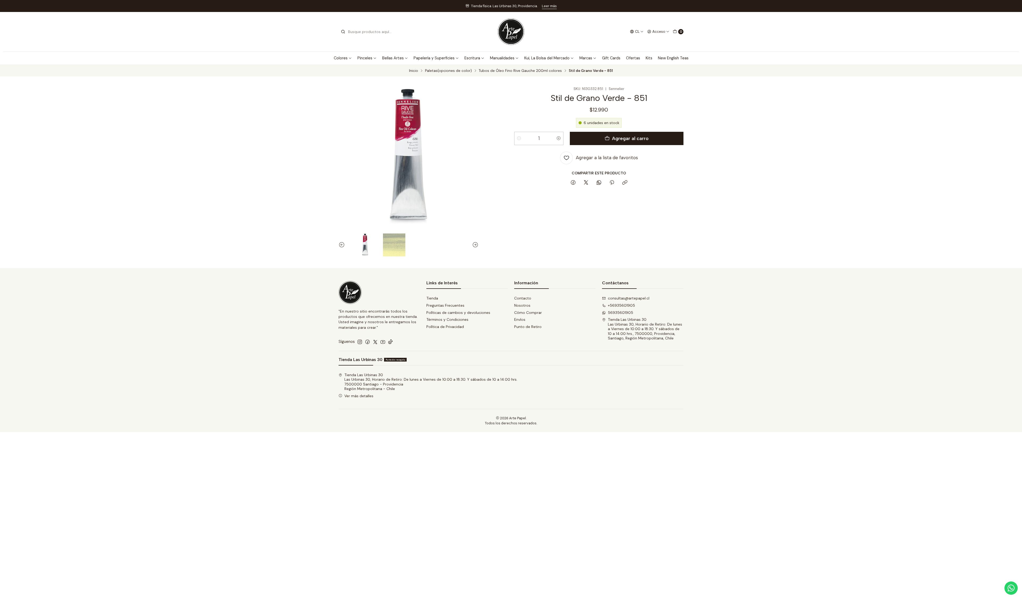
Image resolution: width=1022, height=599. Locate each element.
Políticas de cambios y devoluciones (458, 312)
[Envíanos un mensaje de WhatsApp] (1011, 588)
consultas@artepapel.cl (628, 298)
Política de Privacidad (445, 326)
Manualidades (502, 58)
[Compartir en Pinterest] (611, 183)
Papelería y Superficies (434, 58)
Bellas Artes (393, 58)
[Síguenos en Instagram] (359, 341)
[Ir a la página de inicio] (511, 31)
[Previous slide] (343, 244)
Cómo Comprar (528, 312)
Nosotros (522, 305)
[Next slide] (475, 244)
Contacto (522, 298)
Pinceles (364, 58)
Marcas (585, 58)
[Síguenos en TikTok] (390, 341)
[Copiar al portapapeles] (624, 183)
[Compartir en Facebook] (573, 183)
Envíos (519, 319)
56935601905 (620, 312)
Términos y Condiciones (447, 319)
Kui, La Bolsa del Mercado (547, 58)
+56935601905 (621, 305)
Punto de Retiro (528, 326)
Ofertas (633, 58)
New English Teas (673, 58)
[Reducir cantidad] (519, 138)
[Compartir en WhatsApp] (599, 183)
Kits (649, 58)
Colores (341, 58)
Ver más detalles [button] (358, 395)
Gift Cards (611, 58)
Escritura (472, 58)
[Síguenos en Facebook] (367, 341)
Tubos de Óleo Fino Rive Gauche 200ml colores (520, 71)
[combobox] (368, 31)
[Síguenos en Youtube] (382, 341)
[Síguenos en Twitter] (375, 341)
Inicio (413, 71)
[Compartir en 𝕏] (586, 183)
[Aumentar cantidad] (558, 138)
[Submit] (343, 31)
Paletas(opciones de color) (448, 71)
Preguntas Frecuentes (445, 305)
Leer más (549, 6)
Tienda (432, 298)
